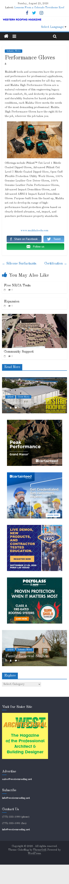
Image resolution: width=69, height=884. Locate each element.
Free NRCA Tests (17, 285)
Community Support (18, 351)
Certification (55, 263)
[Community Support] (34, 316)
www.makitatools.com (34, 230)
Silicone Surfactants (19, 263)
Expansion (11, 301)
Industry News (13, 51)
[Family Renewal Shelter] (34, 632)
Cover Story (17, 397)
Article (10, 650)
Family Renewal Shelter (26, 656)
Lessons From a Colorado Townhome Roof (39, 7)
